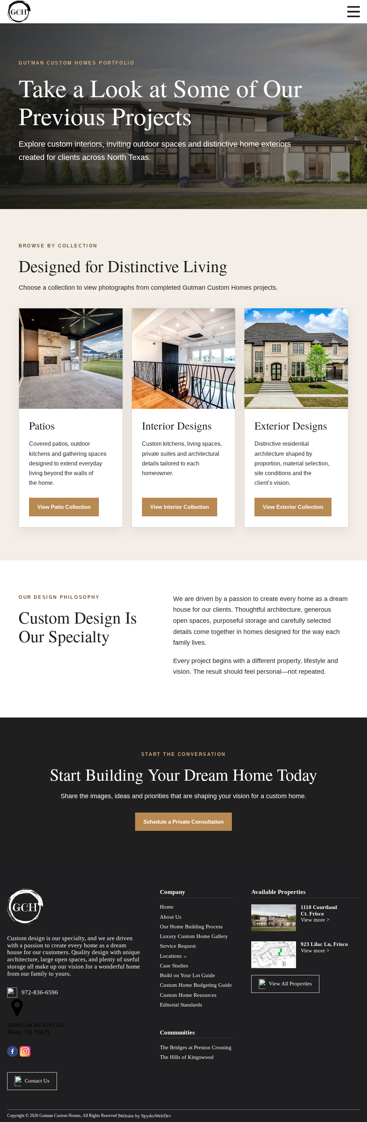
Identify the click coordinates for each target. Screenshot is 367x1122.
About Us (170, 917)
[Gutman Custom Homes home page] (18, 11)
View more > (315, 920)
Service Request (178, 946)
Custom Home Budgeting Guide (196, 985)
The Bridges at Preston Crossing (196, 1047)
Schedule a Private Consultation (183, 822)
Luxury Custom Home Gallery (194, 936)
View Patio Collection (64, 507)
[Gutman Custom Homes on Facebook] (13, 1051)
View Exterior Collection (293, 507)
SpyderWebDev (156, 1115)
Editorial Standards (181, 1005)
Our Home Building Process (191, 926)
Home (166, 907)
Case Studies (174, 966)
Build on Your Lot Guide (187, 975)
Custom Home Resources (188, 995)
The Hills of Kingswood (187, 1057)
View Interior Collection (179, 507)
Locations (171, 956)
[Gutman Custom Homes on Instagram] (25, 1051)
